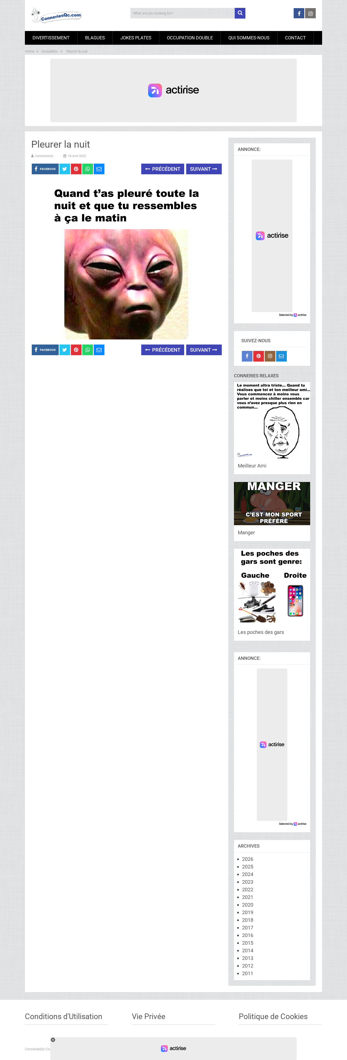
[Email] (281, 356)
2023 (247, 882)
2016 (247, 935)
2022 (247, 889)
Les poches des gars (261, 632)
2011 (247, 973)
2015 (247, 943)
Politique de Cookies (273, 1016)
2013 (247, 958)
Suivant (201, 169)
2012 (247, 966)
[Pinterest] (258, 356)
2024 (247, 874)
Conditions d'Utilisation (63, 1016)
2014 (247, 950)
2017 (247, 928)
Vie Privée (148, 1016)
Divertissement (51, 37)
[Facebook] (247, 356)
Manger (246, 532)
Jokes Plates (135, 37)
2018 (247, 920)
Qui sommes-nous (249, 37)
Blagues (95, 37)
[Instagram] (270, 356)
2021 (247, 897)
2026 (247, 859)
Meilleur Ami (252, 466)
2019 (247, 912)
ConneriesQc (44, 156)
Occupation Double (190, 37)
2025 (247, 867)
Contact (295, 37)
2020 (247, 905)
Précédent (165, 169)
